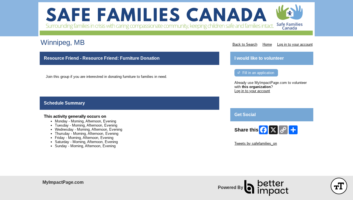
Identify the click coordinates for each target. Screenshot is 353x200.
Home (267, 44)
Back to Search (244, 44)
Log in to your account (295, 44)
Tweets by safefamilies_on (255, 143)
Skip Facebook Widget (252, 152)
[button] (339, 186)
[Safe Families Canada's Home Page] (176, 19)
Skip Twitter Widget (249, 139)
